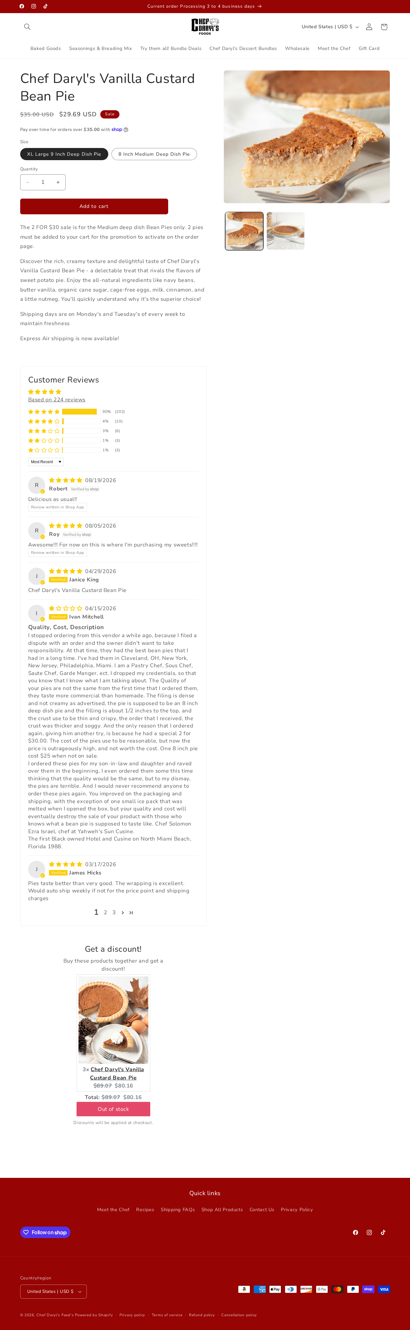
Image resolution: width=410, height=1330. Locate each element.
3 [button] (114, 912)
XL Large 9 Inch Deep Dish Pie (64, 154)
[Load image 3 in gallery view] (285, 231)
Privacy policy (132, 1315)
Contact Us (262, 1209)
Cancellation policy (239, 1315)
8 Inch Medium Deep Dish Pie (154, 154)
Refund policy (202, 1315)
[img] (66, 480)
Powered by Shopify (94, 1315)
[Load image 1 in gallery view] (244, 231)
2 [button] (105, 912)
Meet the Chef (113, 1209)
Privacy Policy (297, 1209)
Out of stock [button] (113, 1110)
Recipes (145, 1209)
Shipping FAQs (178, 1209)
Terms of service (167, 1315)
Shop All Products (222, 1209)
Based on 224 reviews (57, 399)
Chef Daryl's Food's (55, 1315)
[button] (27, 27)
